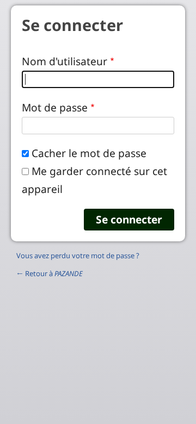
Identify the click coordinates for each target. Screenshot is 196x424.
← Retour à (49, 273)
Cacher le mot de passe (89, 153)
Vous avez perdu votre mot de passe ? (77, 255)
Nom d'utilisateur (64, 61)
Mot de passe (55, 107)
